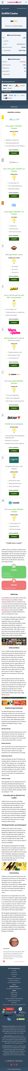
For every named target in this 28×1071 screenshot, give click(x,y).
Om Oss (14, 970)
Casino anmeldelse (14, 149)
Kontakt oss (14, 974)
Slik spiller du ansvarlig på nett (14, 988)
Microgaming (5, 610)
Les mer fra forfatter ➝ (19, 961)
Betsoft (21, 602)
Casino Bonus (14, 994)
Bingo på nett (14, 992)
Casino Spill (14, 996)
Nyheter (14, 976)
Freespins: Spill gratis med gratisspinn (14, 998)
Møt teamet (14, 972)
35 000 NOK (23, 61)
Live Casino (14, 1002)
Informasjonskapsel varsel (14, 982)
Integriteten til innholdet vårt (14, 978)
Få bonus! (14, 153)
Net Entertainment (7, 600)
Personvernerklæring (14, 980)
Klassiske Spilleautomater (14, 1000)
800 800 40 (10, 1061)
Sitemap (14, 984)
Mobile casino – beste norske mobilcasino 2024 (14, 1004)
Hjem (2, 8)
